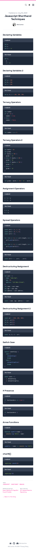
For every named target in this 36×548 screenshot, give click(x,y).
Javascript (6, 484)
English (22, 484)
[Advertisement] (18, 519)
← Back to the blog (9, 497)
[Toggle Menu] (33, 5)
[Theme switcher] (29, 5)
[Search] (26, 5)
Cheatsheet (15, 484)
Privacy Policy (24, 546)
